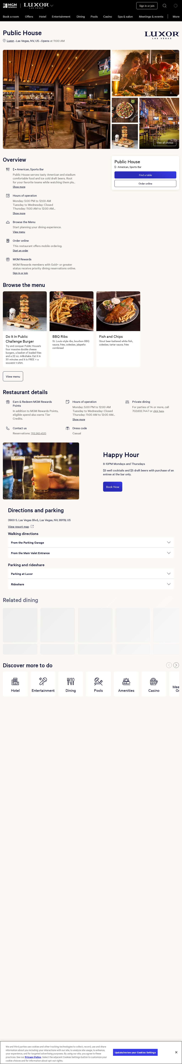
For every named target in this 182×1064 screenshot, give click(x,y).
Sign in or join (20, 273)
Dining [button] (81, 16)
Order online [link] (145, 183)
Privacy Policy (33, 1057)
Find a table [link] (145, 175)
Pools (94, 16)
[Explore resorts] (52, 5)
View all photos (164, 142)
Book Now (112, 487)
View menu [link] (13, 376)
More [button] (176, 16)
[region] (91, 1052)
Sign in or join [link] (146, 5)
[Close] (176, 1052)
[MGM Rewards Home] (10, 5)
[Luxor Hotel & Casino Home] (36, 5)
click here (158, 411)
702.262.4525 (38, 433)
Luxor (10, 40)
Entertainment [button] (61, 16)
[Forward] (176, 665)
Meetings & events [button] (151, 16)
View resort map (18, 526)
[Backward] (169, 665)
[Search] (165, 5)
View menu (19, 231)
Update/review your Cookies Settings (135, 1052)
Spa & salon (125, 16)
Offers (29, 16)
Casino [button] (107, 16)
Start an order (20, 250)
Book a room (11, 16)
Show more (19, 186)
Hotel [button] (42, 16)
